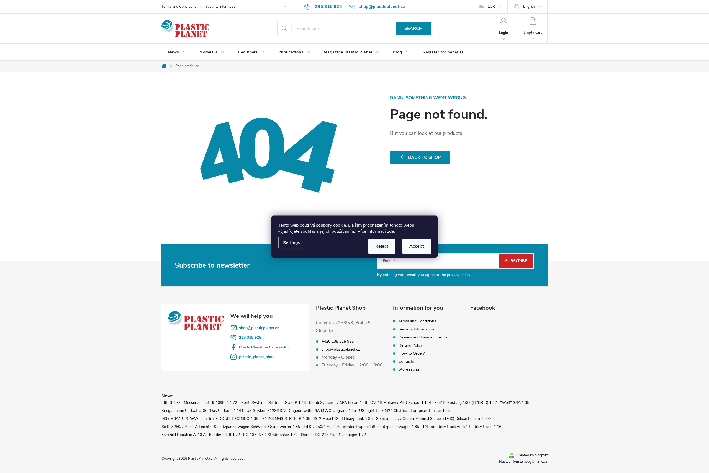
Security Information (221, 6)
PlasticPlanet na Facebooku (264, 347)
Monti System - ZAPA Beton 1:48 (338, 402)
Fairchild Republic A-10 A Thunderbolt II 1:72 (200, 434)
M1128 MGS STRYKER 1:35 (285, 418)
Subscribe (516, 260)
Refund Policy (411, 345)
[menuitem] (177, 52)
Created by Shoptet (532, 455)
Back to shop (424, 157)
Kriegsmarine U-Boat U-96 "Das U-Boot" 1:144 (202, 410)
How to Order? (412, 353)
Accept (416, 246)
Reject (381, 246)
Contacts (406, 361)
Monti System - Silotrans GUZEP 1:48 (273, 402)
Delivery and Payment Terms (423, 337)
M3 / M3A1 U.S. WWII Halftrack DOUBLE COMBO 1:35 (209, 418)
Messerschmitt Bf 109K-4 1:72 (210, 402)
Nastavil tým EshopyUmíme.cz (523, 461)
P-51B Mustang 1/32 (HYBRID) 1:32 (465, 402)
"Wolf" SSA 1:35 (514, 402)
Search (413, 28)
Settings (291, 242)
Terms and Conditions (178, 6)
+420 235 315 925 (338, 341)
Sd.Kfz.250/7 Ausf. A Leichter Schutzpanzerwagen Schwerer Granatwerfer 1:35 (230, 426)
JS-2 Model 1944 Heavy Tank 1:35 (343, 418)
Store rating (409, 369)
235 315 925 (250, 337)
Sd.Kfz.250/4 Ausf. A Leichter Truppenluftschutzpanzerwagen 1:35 (361, 426)
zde (390, 231)
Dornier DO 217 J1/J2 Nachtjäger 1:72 (333, 434)
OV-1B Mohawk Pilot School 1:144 (400, 402)
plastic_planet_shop (256, 357)
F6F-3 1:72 (171, 402)
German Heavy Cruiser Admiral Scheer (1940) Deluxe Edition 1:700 (433, 418)
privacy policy (458, 274)
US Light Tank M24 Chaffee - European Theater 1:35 (404, 410)
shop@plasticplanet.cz (259, 327)
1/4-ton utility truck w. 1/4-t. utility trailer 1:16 (461, 426)
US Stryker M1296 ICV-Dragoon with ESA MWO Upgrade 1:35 (301, 410)
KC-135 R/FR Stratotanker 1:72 (270, 434)
